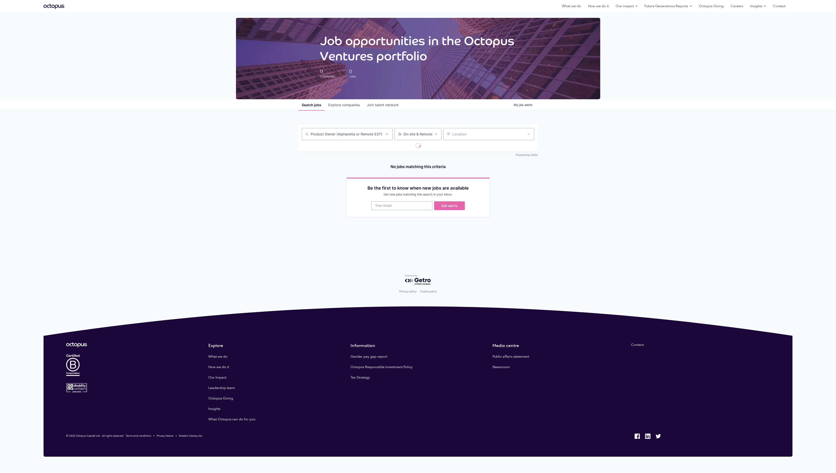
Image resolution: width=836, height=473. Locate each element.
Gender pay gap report (369, 356)
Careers (737, 6)
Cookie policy (428, 291)
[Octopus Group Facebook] (637, 436)
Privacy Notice (165, 436)
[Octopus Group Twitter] (658, 436)
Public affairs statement (510, 356)
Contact (779, 6)
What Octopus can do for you (231, 419)
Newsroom (501, 367)
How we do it (598, 6)
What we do (571, 6)
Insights (214, 408)
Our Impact (217, 377)
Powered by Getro (527, 155)
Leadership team (221, 387)
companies (344, 105)
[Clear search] (387, 134)
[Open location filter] (528, 134)
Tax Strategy (360, 377)
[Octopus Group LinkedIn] (647, 436)
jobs (311, 105)
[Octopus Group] (54, 6)
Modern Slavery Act (190, 436)
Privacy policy (408, 291)
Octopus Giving (711, 6)
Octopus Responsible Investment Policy (382, 367)
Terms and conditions (138, 436)
